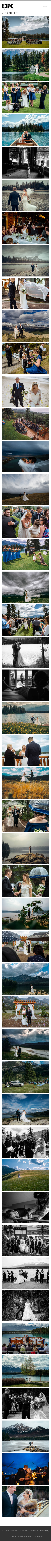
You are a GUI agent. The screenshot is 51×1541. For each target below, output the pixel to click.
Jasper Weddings (10, 13)
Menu (45, 6)
